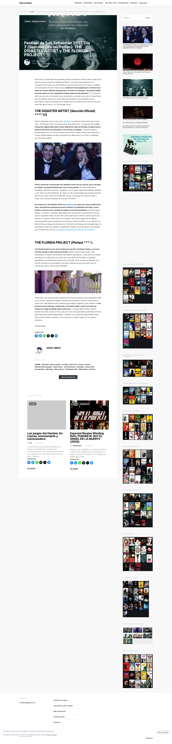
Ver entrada (31, 468)
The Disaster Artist (71, 369)
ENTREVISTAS (123, 3)
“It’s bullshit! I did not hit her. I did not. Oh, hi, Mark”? (75, 230)
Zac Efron (92, 369)
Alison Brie (45, 364)
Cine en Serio (25, 3)
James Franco (58, 367)
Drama (81, 364)
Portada (31, 11)
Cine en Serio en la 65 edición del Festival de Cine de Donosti (137, 72)
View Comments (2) (68, 377)
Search (147, 18)
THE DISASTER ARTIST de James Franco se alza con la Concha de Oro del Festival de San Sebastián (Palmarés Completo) (137, 46)
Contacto (57, 722)
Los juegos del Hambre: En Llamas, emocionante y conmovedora (45, 436)
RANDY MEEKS (36, 61)
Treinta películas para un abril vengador (135, 119)
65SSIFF (37, 364)
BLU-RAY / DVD (111, 3)
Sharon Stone (59, 369)
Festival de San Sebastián (43, 367)
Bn (31, 443)
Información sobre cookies (63, 706)
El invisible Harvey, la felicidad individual (135, 122)
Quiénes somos (59, 717)
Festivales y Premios (39, 21)
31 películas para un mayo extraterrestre (135, 127)
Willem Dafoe (83, 369)
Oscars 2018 (90, 367)
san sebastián (39, 369)
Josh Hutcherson (70, 367)
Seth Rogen (49, 369)
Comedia (65, 364)
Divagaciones (84, 404)
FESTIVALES (98, 3)
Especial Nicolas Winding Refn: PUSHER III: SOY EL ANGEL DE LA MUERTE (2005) (87, 437)
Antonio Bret (77, 446)
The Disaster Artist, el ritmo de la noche (135, 98)
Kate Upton (80, 367)
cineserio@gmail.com (27, 703)
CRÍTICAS (78, 3)
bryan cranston (55, 364)
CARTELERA (87, 3)
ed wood (87, 364)
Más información (60, 711)
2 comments (46, 63)
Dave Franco (73, 364)
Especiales (143, 3)
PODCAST (134, 3)
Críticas (27, 21)
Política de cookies (60, 700)
